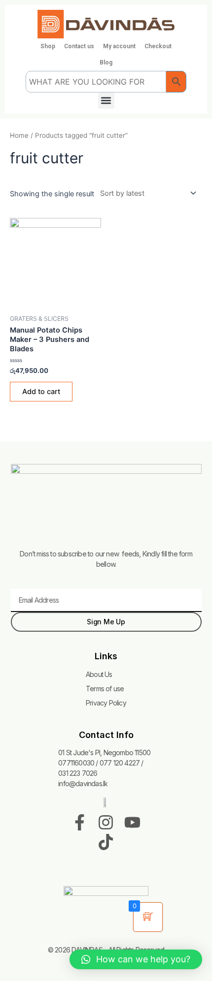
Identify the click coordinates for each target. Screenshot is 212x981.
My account (119, 46)
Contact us (79, 46)
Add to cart (41, 391)
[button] (106, 100)
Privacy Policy (106, 703)
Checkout (158, 46)
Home (19, 135)
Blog (106, 62)
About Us (99, 674)
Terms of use (105, 688)
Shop (47, 46)
